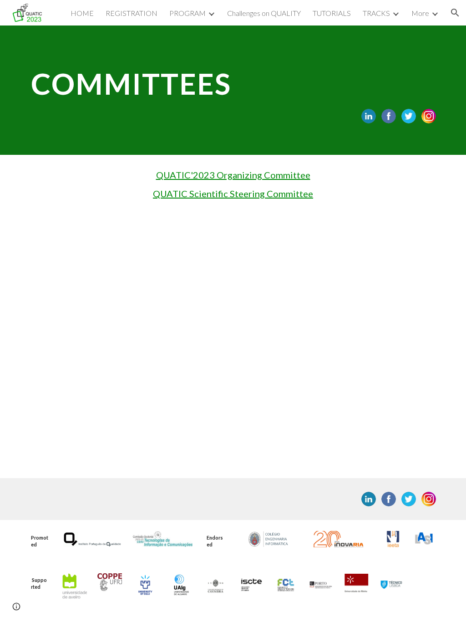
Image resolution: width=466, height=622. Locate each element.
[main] (233, 80)
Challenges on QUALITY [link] (264, 13)
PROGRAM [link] (187, 13)
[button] (455, 13)
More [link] (420, 13)
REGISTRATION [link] (131, 13)
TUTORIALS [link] (332, 13)
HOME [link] (82, 13)
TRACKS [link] (376, 13)
